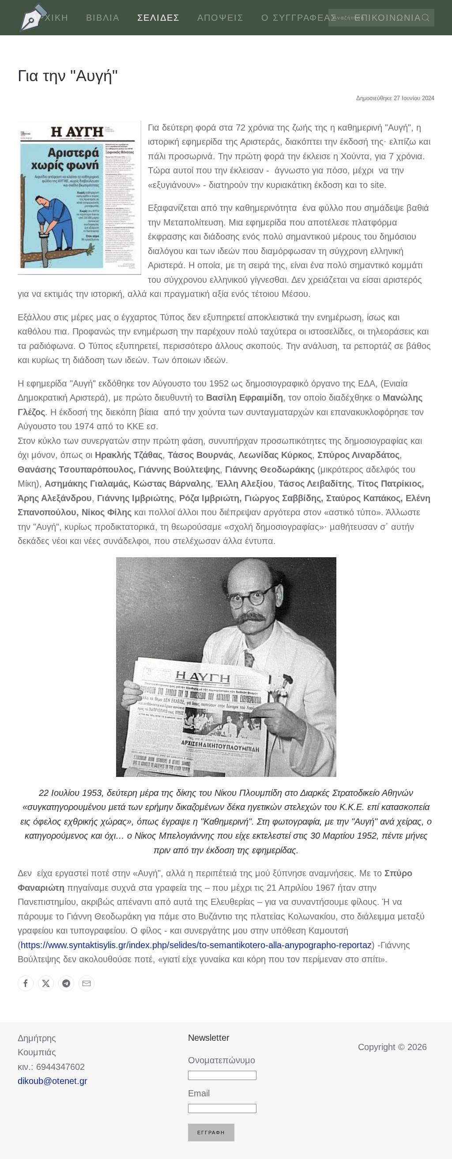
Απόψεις (220, 18)
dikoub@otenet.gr (52, 1081)
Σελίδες (158, 18)
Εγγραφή (211, 1132)
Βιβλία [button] (103, 18)
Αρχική (49, 18)
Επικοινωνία (387, 18)
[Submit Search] (425, 17)
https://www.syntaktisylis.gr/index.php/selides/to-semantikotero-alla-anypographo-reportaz (196, 945)
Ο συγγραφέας (299, 18)
